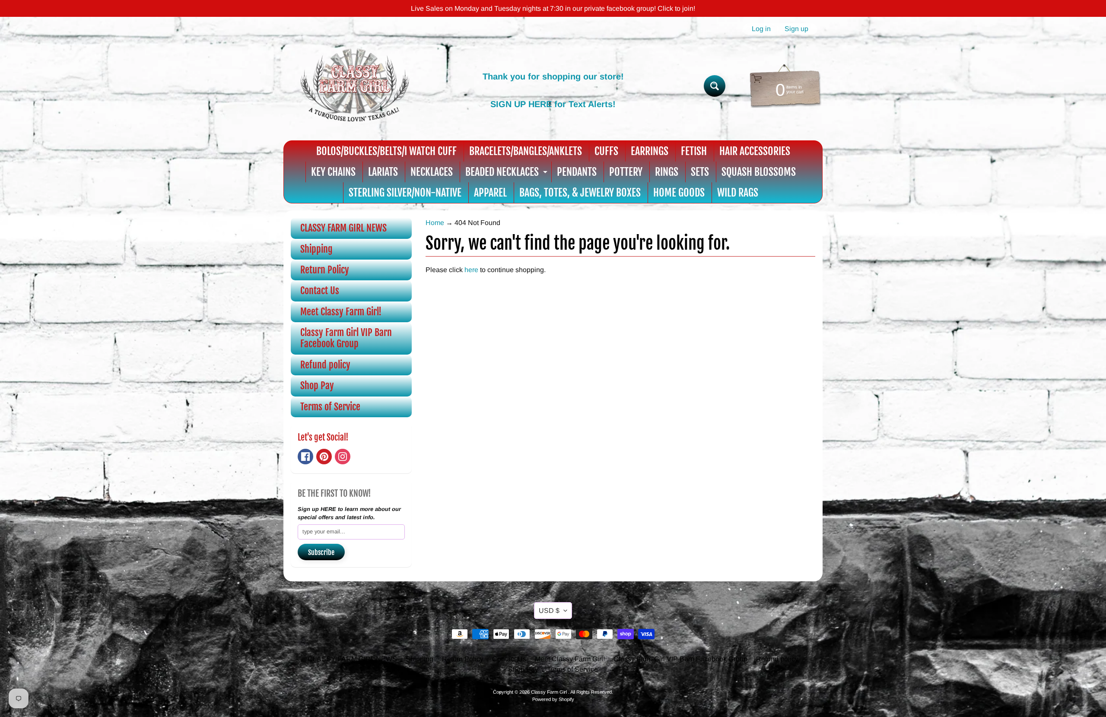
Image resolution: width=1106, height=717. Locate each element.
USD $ (549, 610)
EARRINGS (649, 151)
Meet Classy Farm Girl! (340, 311)
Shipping (316, 249)
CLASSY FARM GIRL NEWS (343, 228)
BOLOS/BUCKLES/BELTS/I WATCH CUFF (386, 151)
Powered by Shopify (553, 699)
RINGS (666, 171)
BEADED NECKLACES (507, 173)
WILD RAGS (737, 192)
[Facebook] (305, 456)
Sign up (796, 28)
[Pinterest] (324, 456)
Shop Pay (317, 385)
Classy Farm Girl (549, 692)
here (471, 269)
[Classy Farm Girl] (354, 85)
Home (435, 222)
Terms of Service (330, 406)
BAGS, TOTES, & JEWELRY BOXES (580, 192)
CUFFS (606, 151)
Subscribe (321, 552)
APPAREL (490, 192)
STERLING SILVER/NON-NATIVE (405, 192)
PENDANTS (577, 171)
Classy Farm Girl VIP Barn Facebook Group (346, 338)
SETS (700, 171)
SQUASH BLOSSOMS (758, 171)
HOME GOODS (679, 192)
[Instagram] (342, 456)
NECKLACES (431, 171)
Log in (761, 28)
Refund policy (325, 365)
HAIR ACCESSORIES (754, 151)
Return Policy (324, 270)
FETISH (694, 151)
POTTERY (625, 171)
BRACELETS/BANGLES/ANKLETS (525, 151)
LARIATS (383, 171)
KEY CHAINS (333, 171)
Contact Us (319, 290)
